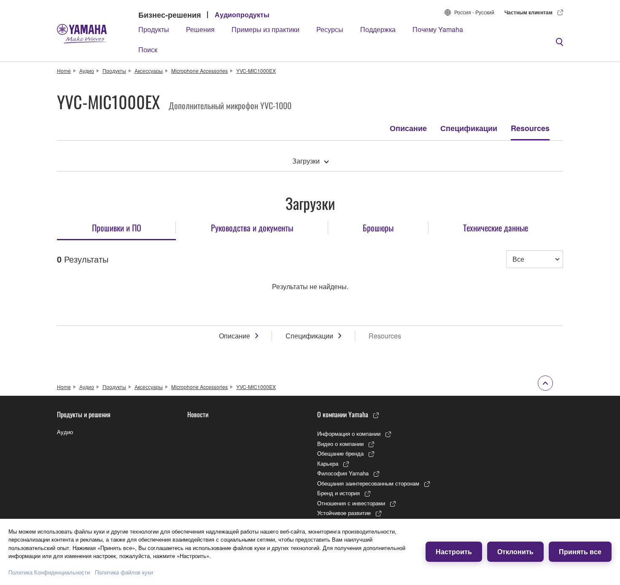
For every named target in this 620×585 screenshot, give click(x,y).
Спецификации (468, 128)
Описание (408, 128)
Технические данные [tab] (495, 227)
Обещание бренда (340, 453)
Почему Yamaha (437, 29)
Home (64, 70)
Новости (197, 414)
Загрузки (306, 161)
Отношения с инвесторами (351, 503)
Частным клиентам (528, 12)
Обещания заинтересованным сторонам (368, 483)
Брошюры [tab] (378, 227)
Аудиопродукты (242, 14)
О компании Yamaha (342, 414)
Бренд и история (338, 493)
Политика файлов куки (124, 572)
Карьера (327, 463)
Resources (530, 128)
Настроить (454, 551)
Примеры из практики (265, 29)
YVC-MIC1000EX (256, 70)
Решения (200, 29)
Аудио (86, 70)
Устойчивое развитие (344, 513)
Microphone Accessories (199, 70)
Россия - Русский (474, 12)
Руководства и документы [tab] (252, 227)
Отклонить (515, 551)
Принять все (580, 551)
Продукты (153, 29)
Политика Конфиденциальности (49, 572)
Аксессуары (149, 70)
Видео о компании (340, 444)
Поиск (147, 49)
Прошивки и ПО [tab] (116, 227)
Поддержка (378, 29)
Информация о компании (348, 433)
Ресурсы (329, 29)
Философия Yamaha (343, 473)
